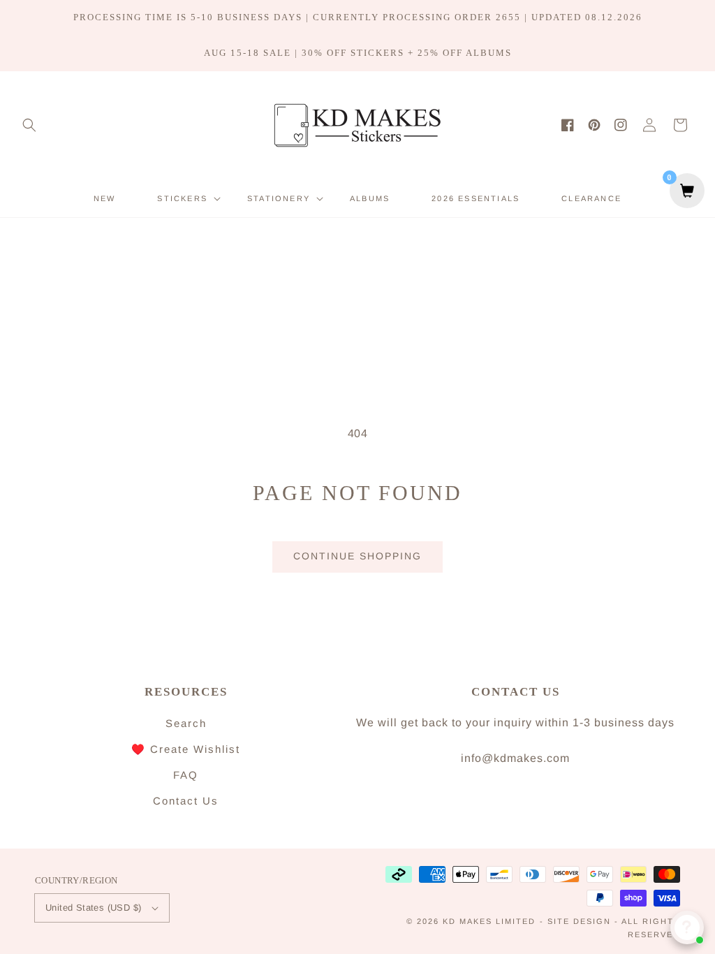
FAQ (185, 775)
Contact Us (186, 801)
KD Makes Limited (489, 921)
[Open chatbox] (687, 927)
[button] (29, 125)
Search (186, 723)
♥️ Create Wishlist (185, 749)
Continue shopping (357, 556)
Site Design (579, 921)
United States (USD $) (93, 907)
